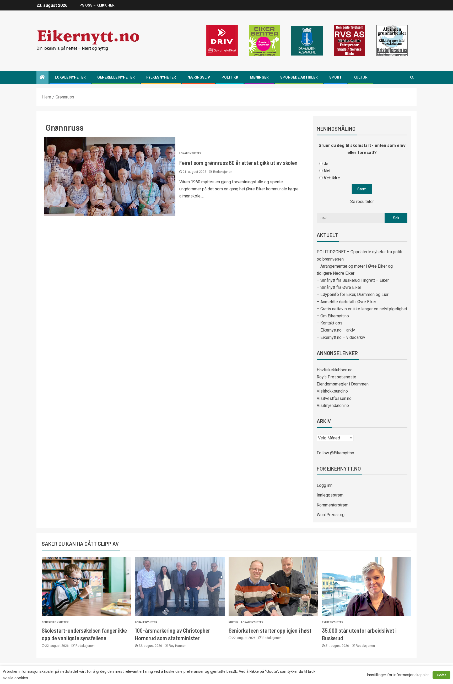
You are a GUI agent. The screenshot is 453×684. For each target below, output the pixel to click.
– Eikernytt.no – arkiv (336, 330)
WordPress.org (330, 514)
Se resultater (362, 201)
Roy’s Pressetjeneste (336, 376)
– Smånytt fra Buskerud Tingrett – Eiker (353, 280)
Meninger (259, 77)
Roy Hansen (177, 646)
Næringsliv (198, 77)
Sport (335, 77)
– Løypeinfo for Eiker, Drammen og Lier (353, 294)
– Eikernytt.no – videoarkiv (341, 337)
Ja (326, 163)
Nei (327, 170)
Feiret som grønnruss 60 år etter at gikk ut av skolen (238, 162)
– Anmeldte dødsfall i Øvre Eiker (346, 301)
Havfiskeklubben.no (335, 369)
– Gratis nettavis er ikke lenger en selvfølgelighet (362, 308)
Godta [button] (441, 675)
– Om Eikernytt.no (333, 315)
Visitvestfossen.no (334, 398)
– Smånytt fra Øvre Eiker (339, 287)
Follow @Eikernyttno (335, 452)
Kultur (360, 77)
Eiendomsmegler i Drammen (343, 384)
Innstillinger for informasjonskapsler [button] (398, 674)
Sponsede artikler (299, 77)
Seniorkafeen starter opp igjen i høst (270, 630)
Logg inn (324, 485)
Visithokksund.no (332, 391)
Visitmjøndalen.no (333, 405)
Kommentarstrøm (332, 505)
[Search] (412, 77)
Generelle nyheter (116, 77)
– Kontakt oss (329, 323)
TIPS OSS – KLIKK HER (95, 5)
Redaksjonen (222, 172)
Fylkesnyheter (161, 77)
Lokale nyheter (70, 77)
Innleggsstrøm (330, 495)
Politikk (230, 77)
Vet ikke (332, 177)
